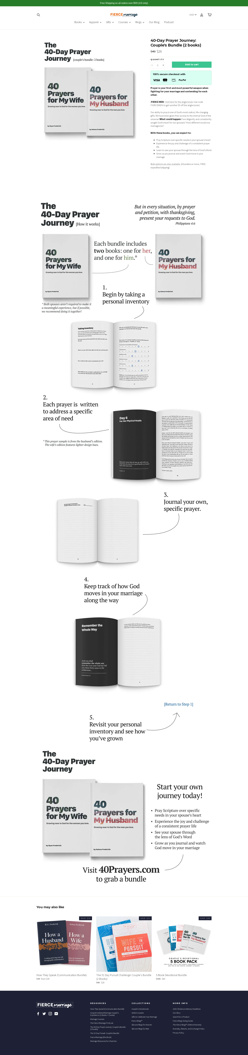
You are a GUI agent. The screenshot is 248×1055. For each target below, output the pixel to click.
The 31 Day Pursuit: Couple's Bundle (104, 1033)
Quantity (157, 59)
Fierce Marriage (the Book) (100, 1037)
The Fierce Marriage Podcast (101, 1023)
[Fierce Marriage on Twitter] (44, 1013)
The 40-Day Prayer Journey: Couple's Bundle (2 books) (108, 1028)
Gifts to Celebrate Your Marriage (144, 1017)
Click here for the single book (179, 101)
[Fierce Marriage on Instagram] (50, 1013)
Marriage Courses (97, 1019)
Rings (138, 22)
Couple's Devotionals (140, 1009)
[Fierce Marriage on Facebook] (38, 1013)
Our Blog (154, 22)
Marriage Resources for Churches (103, 1041)
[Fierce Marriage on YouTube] (56, 1013)
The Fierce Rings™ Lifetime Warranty (187, 1024)
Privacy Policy (178, 1032)
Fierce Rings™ (137, 1021)
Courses (123, 22)
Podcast (169, 22)
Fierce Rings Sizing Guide (183, 1021)
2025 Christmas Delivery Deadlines (186, 1009)
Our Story (176, 1013)
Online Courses (138, 1013)
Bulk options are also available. (166, 164)
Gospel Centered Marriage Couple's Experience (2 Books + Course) (104, 1014)
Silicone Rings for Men (140, 1028)
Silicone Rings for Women (142, 1024)
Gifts (109, 22)
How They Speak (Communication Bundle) (107, 1009)
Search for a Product (181, 1017)
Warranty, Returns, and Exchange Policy (188, 1028)
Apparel (94, 22)
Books (78, 22)
